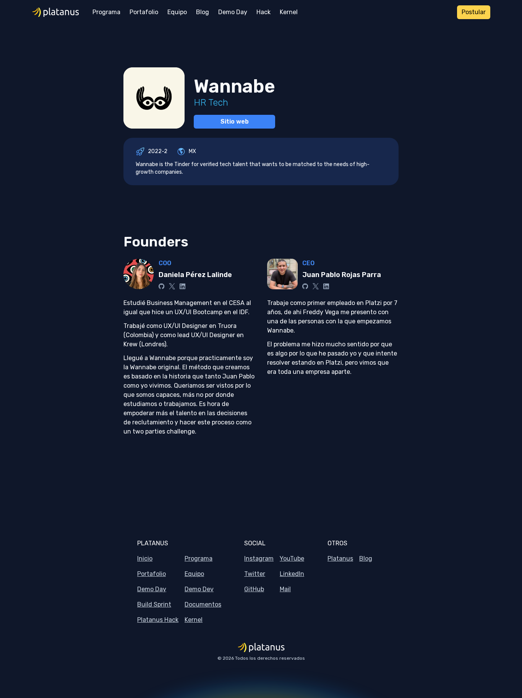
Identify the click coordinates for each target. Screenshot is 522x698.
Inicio (144, 558)
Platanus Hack (157, 619)
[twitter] (172, 286)
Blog (365, 558)
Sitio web (234, 121)
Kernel (194, 619)
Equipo (194, 573)
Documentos (203, 604)
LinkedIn (292, 573)
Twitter (254, 573)
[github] (161, 286)
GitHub (254, 589)
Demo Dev (199, 589)
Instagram (259, 558)
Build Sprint (154, 604)
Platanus (340, 558)
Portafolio (151, 573)
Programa (198, 558)
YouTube (292, 558)
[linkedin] (182, 286)
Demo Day (151, 589)
